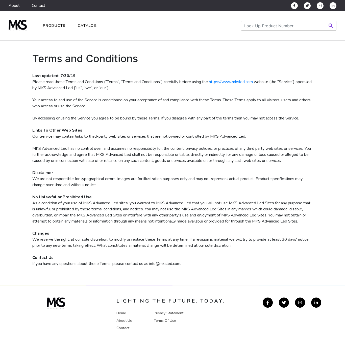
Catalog (87, 25)
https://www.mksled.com (231, 82)
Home (121, 312)
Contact (38, 5)
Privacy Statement (168, 312)
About (14, 5)
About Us (124, 320)
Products (54, 25)
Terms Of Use (165, 320)
